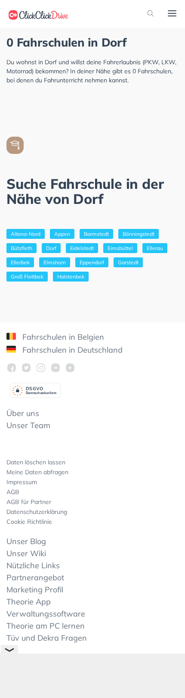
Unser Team (28, 425)
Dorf (51, 248)
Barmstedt (96, 234)
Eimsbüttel (120, 248)
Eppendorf (92, 262)
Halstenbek (70, 276)
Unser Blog (26, 541)
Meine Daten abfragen (37, 472)
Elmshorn (54, 262)
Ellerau (155, 248)
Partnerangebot (35, 577)
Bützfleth (21, 248)
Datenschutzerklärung (36, 512)
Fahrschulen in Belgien (62, 337)
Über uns (22, 413)
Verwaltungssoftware (45, 614)
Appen (62, 234)
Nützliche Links (33, 565)
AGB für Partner (28, 502)
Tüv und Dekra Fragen (46, 638)
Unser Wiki (26, 553)
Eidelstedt (82, 248)
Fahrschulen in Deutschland (71, 350)
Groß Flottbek (27, 276)
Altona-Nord (25, 234)
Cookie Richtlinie (29, 522)
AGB (12, 492)
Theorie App (28, 602)
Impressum (21, 482)
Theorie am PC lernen (45, 626)
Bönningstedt (138, 234)
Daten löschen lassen (35, 462)
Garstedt (128, 262)
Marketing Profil (34, 590)
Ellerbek (20, 262)
